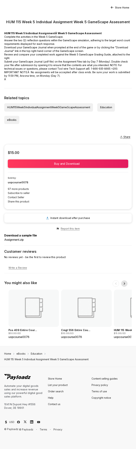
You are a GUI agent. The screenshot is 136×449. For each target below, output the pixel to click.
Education (106, 107)
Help (50, 397)
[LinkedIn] (31, 421)
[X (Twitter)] (25, 421)
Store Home (122, 7)
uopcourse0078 (18, 182)
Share (126, 136)
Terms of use (99, 391)
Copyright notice (101, 397)
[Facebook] (18, 422)
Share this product (18, 201)
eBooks (11, 120)
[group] (33, 314)
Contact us (54, 404)
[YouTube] (38, 422)
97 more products (18, 188)
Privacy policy (100, 384)
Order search (56, 391)
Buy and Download (68, 163)
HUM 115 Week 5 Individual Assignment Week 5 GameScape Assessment (46, 359)
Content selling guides (105, 378)
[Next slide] (124, 283)
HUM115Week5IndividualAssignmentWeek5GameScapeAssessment (48, 107)
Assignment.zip (14, 239)
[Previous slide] (116, 283)
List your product (58, 384)
